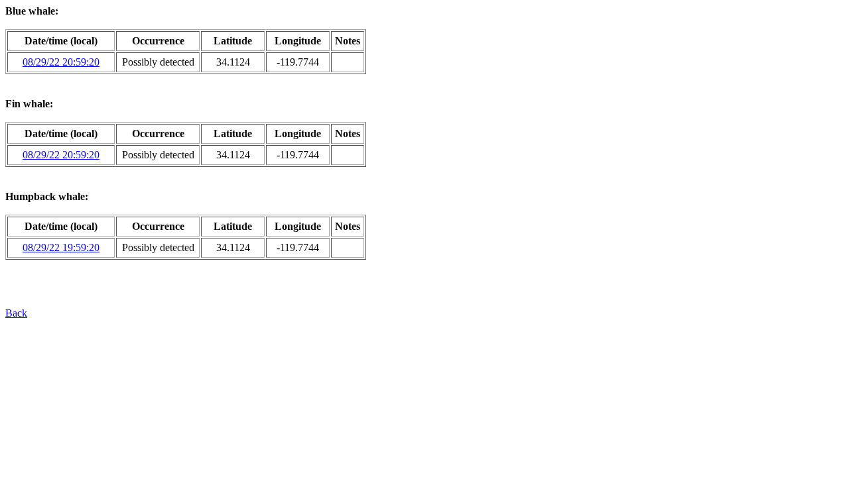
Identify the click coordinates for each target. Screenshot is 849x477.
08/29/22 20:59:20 (61, 62)
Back (16, 313)
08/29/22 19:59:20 (61, 247)
